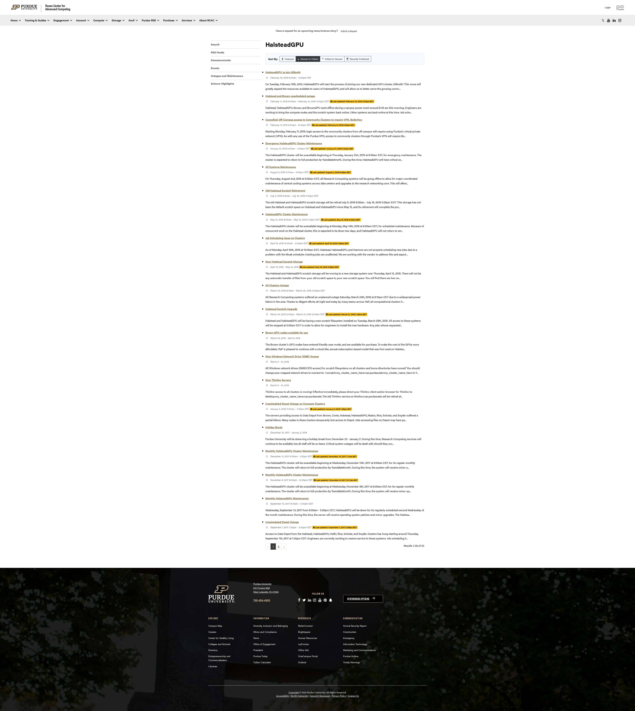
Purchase (168, 20)
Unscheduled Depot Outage (282, 522)
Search (215, 44)
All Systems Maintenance (280, 167)
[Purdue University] (26, 8)
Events (215, 68)
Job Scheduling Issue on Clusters (285, 238)
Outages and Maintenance (227, 76)
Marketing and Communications (359, 650)
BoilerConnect (305, 625)
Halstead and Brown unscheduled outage (290, 96)
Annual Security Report (354, 625)
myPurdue (303, 644)
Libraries (212, 666)
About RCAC (206, 20)
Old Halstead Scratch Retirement (285, 190)
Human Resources (307, 638)
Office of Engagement (264, 644)
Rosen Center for (57, 7)
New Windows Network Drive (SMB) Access (292, 356)
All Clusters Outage (277, 285)
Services (187, 20)
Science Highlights (222, 83)
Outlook (302, 662)
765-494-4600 (261, 600)
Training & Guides (35, 20)
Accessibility (282, 696)
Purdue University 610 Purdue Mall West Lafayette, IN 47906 (266, 587)
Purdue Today (260, 656)
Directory (213, 650)
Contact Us (353, 696)
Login (608, 7)
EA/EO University (299, 696)
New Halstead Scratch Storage (284, 262)
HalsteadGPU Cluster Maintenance (286, 214)
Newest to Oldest (309, 59)
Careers (212, 631)
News (14, 20)
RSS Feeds (217, 52)
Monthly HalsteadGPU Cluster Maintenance (291, 451)
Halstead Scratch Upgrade (281, 309)
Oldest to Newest (333, 59)
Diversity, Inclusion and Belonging (270, 625)
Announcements (221, 60)
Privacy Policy (339, 696)
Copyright (294, 692)
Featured (289, 59)
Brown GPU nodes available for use (286, 332)
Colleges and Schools (219, 644)
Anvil (131, 20)
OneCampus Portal (308, 656)
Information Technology (355, 644)
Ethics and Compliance (265, 631)
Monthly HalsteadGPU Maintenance (287, 498)
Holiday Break (273, 427)
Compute (98, 20)
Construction (349, 631)
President (258, 650)
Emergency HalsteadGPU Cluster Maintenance (293, 143)
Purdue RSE (149, 20)
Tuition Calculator (262, 662)
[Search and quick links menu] (619, 7)
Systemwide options (358, 598)
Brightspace (304, 631)
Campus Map (215, 625)
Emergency (349, 638)
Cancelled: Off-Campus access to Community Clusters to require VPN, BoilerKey (313, 120)
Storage (116, 20)
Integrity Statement (320, 696)
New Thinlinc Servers (278, 380)
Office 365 (303, 650)
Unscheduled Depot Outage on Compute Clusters (295, 404)
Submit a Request (349, 31)
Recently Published (359, 59)
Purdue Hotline (350, 656)
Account (81, 20)
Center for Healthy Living (221, 638)
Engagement (61, 20)
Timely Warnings (351, 662)
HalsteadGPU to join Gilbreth (282, 72)
